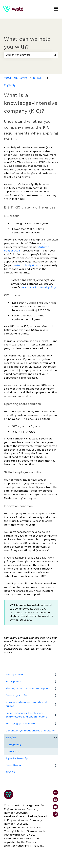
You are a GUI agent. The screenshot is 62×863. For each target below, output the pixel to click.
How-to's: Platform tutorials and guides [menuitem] (26, 704)
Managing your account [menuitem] (21, 723)
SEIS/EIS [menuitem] (11, 737)
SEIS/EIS (38, 77)
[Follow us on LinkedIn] (55, 799)
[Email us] (55, 814)
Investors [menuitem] (15, 751)
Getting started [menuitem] (15, 674)
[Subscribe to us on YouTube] (55, 807)
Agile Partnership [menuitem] (17, 758)
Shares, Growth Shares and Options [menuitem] (28, 688)
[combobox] (28, 55)
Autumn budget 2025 (27, 265)
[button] (55, 674)
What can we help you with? (27, 43)
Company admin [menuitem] (16, 695)
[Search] (55, 55)
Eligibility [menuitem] (15, 744)
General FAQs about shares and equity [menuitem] (30, 730)
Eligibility (9, 85)
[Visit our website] (55, 792)
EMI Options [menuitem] (13, 681)
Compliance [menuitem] (13, 765)
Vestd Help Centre (15, 77)
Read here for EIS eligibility (38, 287)
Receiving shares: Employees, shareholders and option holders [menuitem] (26, 714)
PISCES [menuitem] (10, 772)
